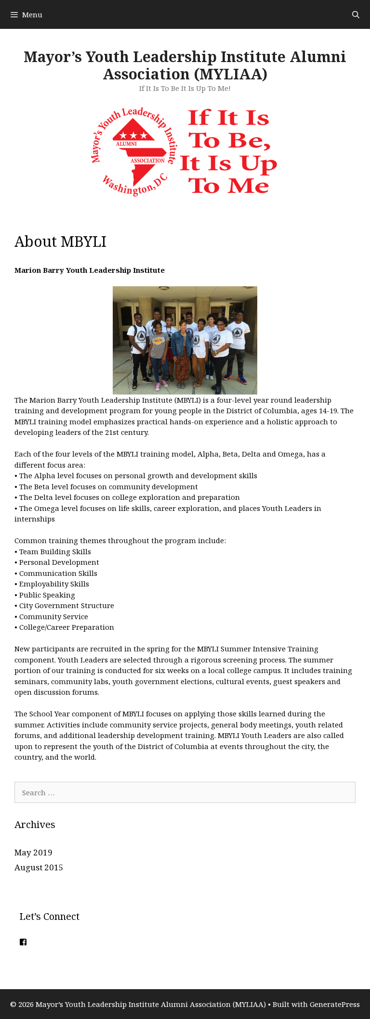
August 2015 (39, 867)
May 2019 (33, 852)
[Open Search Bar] (356, 14)
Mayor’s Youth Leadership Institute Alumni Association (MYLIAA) (185, 65)
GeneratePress (335, 1004)
